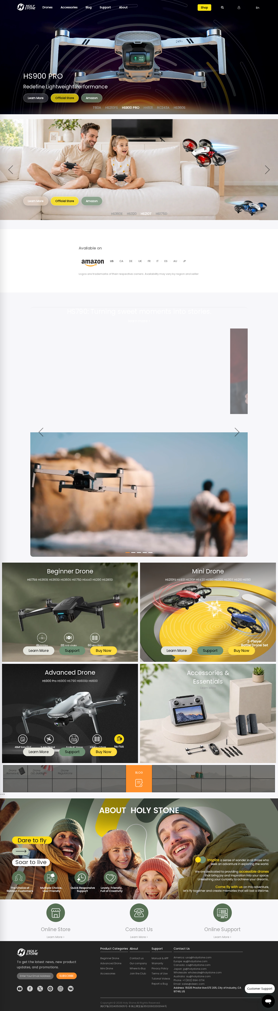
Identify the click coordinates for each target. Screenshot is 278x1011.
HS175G (32, 580)
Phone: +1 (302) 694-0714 (189, 980)
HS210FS (170, 580)
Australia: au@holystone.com (192, 976)
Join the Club (138, 973)
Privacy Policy (160, 968)
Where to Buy (138, 968)
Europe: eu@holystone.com (190, 961)
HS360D (54, 580)
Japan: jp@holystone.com (190, 969)
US (112, 261)
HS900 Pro (49, 681)
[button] (267, 57)
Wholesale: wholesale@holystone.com (198, 972)
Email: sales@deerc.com (189, 984)
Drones (48, 7)
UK (140, 261)
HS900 (61, 681)
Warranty (157, 963)
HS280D (107, 580)
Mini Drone (106, 968)
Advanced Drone (110, 963)
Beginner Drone (109, 958)
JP (184, 261)
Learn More (36, 201)
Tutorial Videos (161, 978)
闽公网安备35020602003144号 (149, 1006)
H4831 (181, 580)
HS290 (97, 580)
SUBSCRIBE (66, 976)
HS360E (43, 580)
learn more (138, 320)
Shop (204, 7)
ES (166, 261)
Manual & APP (160, 958)
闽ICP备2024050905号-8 (115, 1006)
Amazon (92, 98)
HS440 (87, 580)
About (123, 7)
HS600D (82, 681)
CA (121, 261)
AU (175, 261)
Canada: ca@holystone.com (192, 965)
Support (105, 7)
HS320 (219, 580)
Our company (138, 963)
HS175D (77, 580)
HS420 (200, 580)
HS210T (228, 580)
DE (131, 261)
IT (158, 261)
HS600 (93, 681)
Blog (89, 7)
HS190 (247, 580)
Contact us (137, 958)
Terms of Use (159, 973)
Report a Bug (160, 983)
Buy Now (103, 650)
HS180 (210, 580)
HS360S (66, 580)
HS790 (71, 681)
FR (149, 261)
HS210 (238, 580)
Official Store (64, 98)
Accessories (69, 7)
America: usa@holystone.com (192, 957)
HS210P (190, 580)
